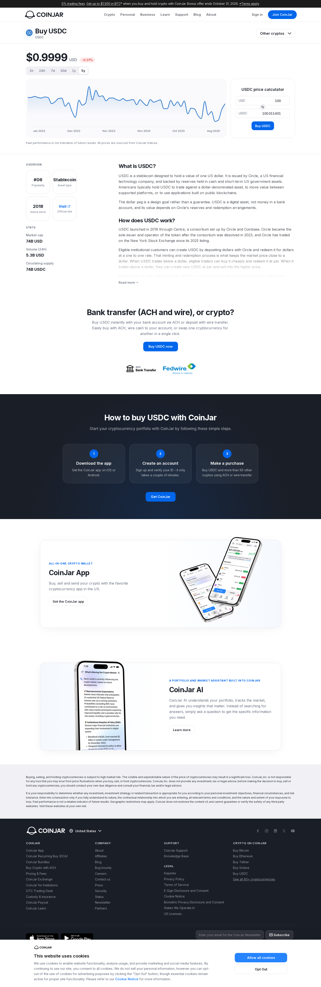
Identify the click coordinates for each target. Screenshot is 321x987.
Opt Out (261, 969)
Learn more (182, 730)
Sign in (257, 14)
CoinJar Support (176, 850)
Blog (197, 14)
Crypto (109, 14)
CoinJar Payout (37, 902)
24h (42, 70)
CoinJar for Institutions (42, 885)
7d (53, 70)
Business (147, 14)
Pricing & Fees (36, 873)
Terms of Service (176, 885)
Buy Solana (241, 868)
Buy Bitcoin (241, 850)
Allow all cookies (261, 958)
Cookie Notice (126, 979)
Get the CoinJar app (68, 601)
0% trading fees (73, 3)
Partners (101, 908)
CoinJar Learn (36, 908)
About (211, 14)
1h (31, 70)
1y (74, 70)
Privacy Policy (174, 879)
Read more (127, 282)
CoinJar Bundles (38, 862)
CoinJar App (35, 850)
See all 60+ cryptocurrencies (254, 879)
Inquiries (170, 873)
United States (85, 831)
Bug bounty (103, 868)
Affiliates (101, 856)
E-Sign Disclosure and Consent (186, 890)
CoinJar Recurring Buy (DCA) (47, 856)
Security (101, 891)
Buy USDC (263, 126)
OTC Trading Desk (39, 891)
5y (83, 70)
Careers (101, 873)
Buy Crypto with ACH (41, 868)
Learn (165, 14)
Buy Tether (241, 862)
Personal (127, 14)
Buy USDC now (160, 346)
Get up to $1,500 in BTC (103, 3)
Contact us (102, 879)
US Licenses (173, 914)
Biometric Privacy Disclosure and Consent (194, 902)
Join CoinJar (282, 14)
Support (181, 14)
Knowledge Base (176, 856)
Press (99, 885)
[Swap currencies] (262, 107)
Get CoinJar (160, 497)
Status (99, 897)
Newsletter (102, 902)
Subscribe (282, 935)
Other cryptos (272, 33)
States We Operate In (179, 908)
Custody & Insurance (41, 897)
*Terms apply (249, 3)
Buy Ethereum (243, 856)
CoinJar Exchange (39, 879)
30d (63, 70)
